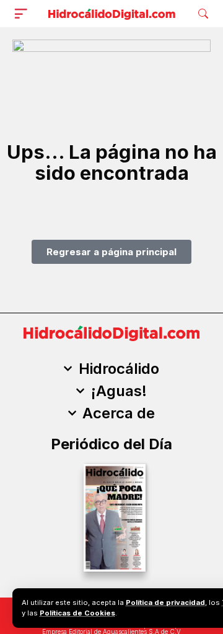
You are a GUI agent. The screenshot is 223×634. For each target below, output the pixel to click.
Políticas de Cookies (77, 613)
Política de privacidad (165, 602)
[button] (23, 14)
